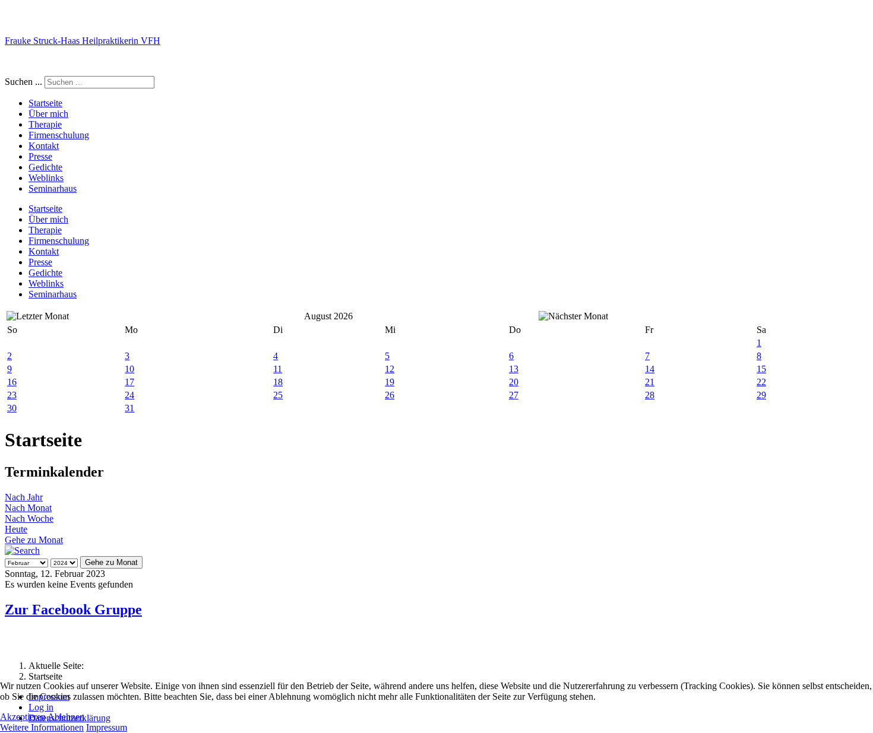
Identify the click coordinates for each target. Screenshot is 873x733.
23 (12, 395)
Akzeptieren (23, 717)
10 (129, 369)
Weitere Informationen (42, 727)
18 (278, 382)
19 (389, 382)
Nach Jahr (24, 497)
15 (761, 369)
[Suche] (22, 550)
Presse (40, 156)
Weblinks (46, 178)
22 (761, 382)
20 (513, 382)
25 (278, 395)
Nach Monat (28, 508)
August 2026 (328, 316)
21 (649, 382)
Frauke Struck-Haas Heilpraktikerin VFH (82, 41)
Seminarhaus (53, 188)
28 (649, 395)
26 (389, 395)
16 (12, 382)
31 (129, 408)
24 (129, 395)
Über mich (48, 114)
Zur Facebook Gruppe (73, 609)
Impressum (106, 727)
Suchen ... (23, 82)
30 (12, 408)
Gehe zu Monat (34, 540)
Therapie (45, 124)
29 (761, 395)
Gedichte (45, 167)
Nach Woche (29, 518)
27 (513, 395)
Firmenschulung (59, 135)
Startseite (45, 103)
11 (277, 369)
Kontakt (44, 146)
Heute (16, 529)
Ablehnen (66, 717)
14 (649, 369)
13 (513, 369)
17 (129, 382)
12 (389, 369)
